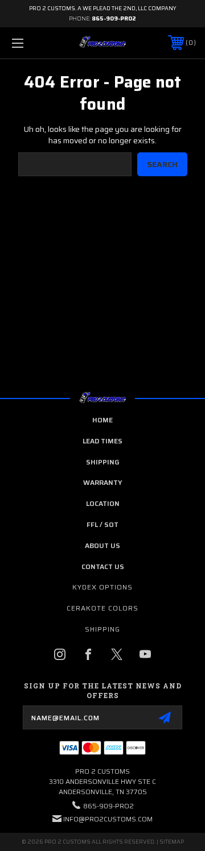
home (102, 419)
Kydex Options (102, 587)
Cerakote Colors (102, 608)
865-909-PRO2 (114, 18)
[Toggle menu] (30, 43)
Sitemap (171, 841)
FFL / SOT (102, 524)
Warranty (102, 482)
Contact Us (102, 566)
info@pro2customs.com (108, 818)
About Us (102, 545)
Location (103, 503)
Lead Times (102, 440)
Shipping (103, 461)
